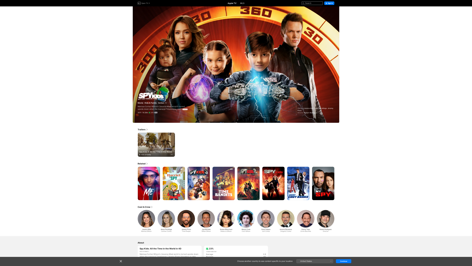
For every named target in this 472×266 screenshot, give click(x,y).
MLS (242, 3)
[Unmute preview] (332, 11)
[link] (143, 129)
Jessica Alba (308, 108)
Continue (343, 261)
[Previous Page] (135, 183)
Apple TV (232, 3)
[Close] (121, 261)
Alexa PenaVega (320, 108)
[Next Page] (337, 183)
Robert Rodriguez (310, 113)
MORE (185, 109)
